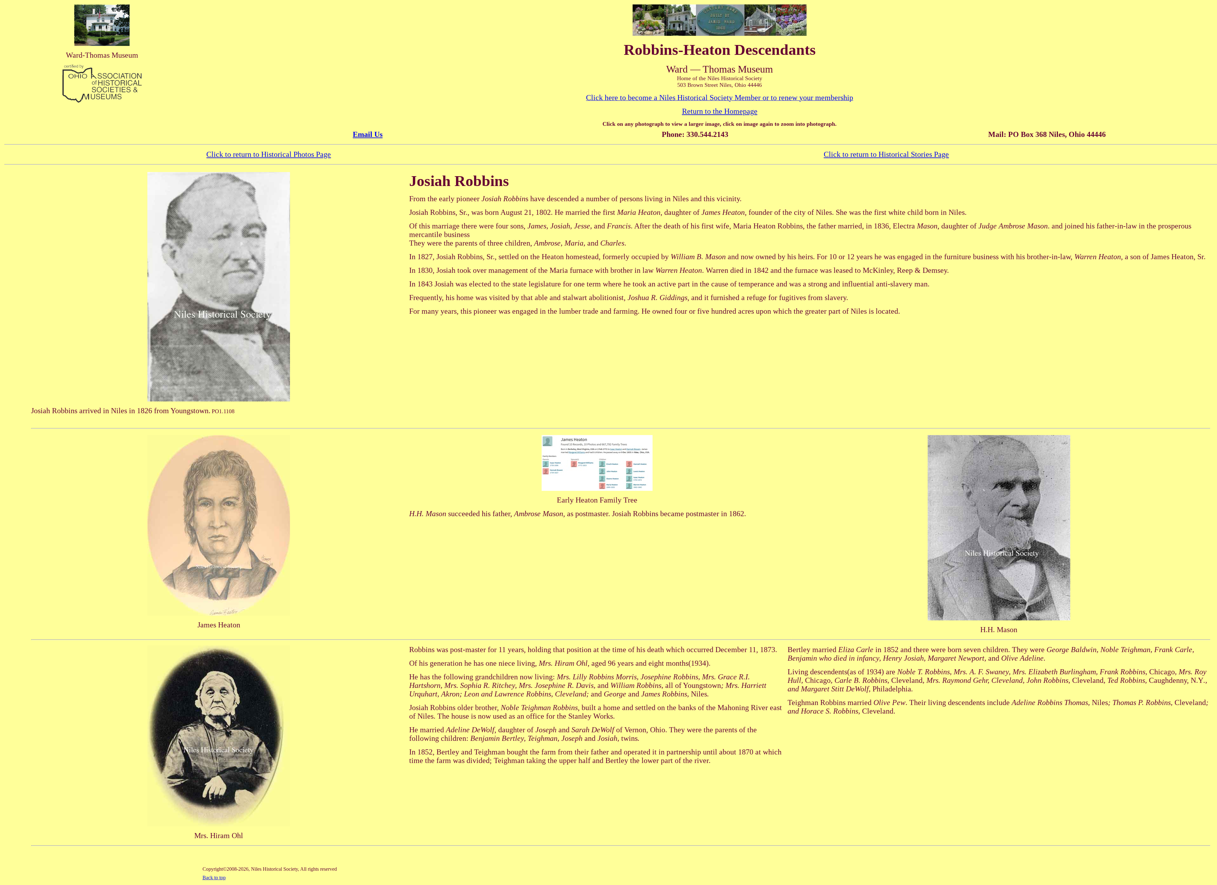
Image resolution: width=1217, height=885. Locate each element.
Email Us (368, 134)
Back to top (214, 877)
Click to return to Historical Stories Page (886, 154)
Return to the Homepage (719, 111)
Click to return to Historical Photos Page (268, 154)
